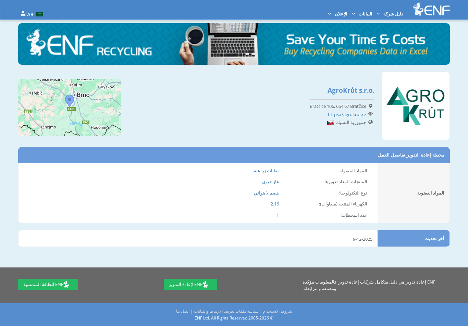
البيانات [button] (365, 13)
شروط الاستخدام (277, 311)
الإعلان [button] (340, 13)
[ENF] (431, 9)
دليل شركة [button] (392, 13)
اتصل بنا (182, 311)
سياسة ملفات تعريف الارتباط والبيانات (226, 311)
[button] (36, 14)
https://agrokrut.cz (347, 114)
